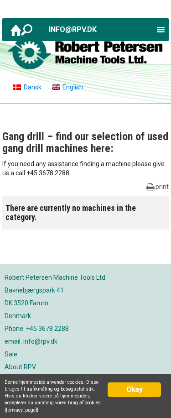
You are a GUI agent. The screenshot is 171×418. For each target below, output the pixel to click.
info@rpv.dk (73, 29)
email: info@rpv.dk (31, 341)
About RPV (20, 367)
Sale (11, 354)
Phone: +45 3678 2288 (37, 328)
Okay (134, 389)
